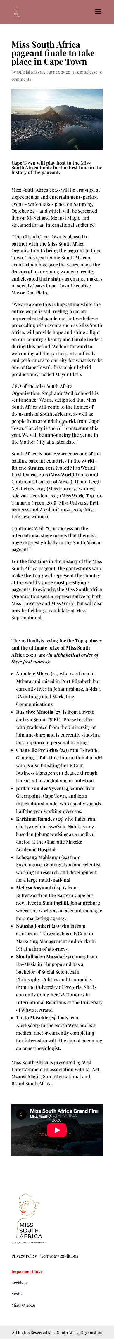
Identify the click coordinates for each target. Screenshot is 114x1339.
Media (17, 1294)
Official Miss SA (31, 72)
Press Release (85, 72)
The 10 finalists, (28, 640)
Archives (19, 1282)
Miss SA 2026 (23, 1305)
